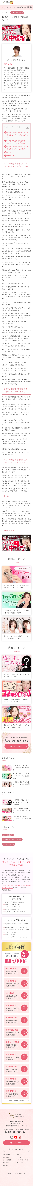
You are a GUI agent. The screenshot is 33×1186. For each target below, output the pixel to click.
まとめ (9, 152)
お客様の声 (6, 1162)
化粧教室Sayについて (9, 1154)
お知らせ (19, 1154)
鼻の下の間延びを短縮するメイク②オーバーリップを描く (17, 142)
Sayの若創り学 (8, 835)
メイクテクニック (17, 13)
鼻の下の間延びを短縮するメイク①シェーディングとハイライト (17, 135)
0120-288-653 (18, 741)
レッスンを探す (17, 746)
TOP (3, 7)
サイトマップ (21, 1162)
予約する (24, 971)
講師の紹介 (6, 1157)
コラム (9, 7)
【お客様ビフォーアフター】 (12, 840)
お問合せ (5, 1165)
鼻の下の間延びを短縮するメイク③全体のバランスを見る (17, 148)
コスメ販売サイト (16, 1149)
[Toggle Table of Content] (27, 127)
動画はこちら (11, 156)
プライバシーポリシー (23, 1160)
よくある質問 (7, 1160)
